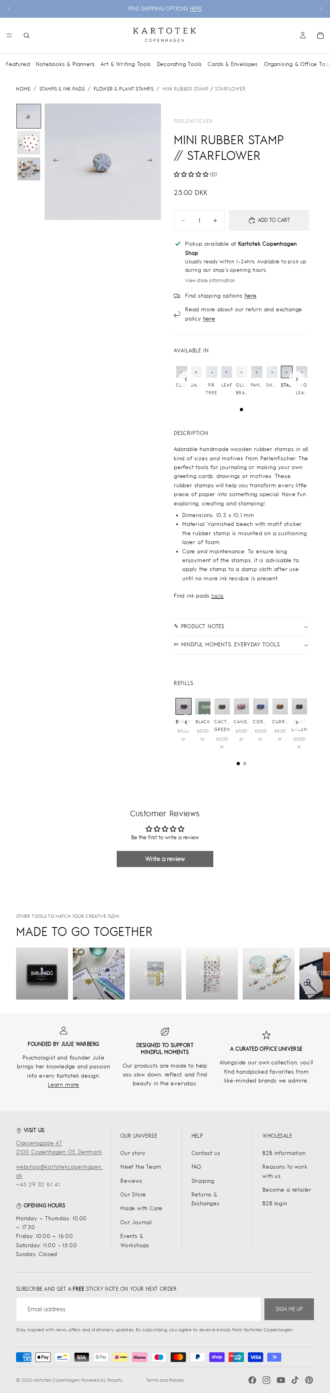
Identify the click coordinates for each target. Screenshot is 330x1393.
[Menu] (9, 35)
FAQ (196, 1167)
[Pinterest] (309, 1380)
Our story (133, 1153)
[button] (191, 175)
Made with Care (141, 1208)
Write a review (165, 858)
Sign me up (289, 1309)
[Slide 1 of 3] (28, 116)
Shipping (203, 1181)
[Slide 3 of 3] (28, 168)
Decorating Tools (179, 64)
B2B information (283, 1153)
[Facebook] (252, 1380)
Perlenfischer (193, 121)
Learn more (63, 1085)
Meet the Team (140, 1167)
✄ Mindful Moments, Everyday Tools (227, 645)
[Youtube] (281, 1380)
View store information (210, 281)
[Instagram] (266, 1380)
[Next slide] (321, 9)
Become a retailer (286, 1190)
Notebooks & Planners (65, 64)
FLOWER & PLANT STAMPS (124, 89)
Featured (18, 64)
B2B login (274, 1204)
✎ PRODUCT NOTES (199, 626)
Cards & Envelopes (233, 64)
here (217, 596)
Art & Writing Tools (126, 64)
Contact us (206, 1153)
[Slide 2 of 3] (28, 142)
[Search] (26, 35)
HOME (23, 89)
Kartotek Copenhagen (57, 1380)
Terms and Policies (165, 1380)
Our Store (133, 1195)
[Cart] (320, 35)
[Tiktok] (295, 1380)
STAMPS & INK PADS (62, 89)
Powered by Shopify (101, 1380)
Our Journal (136, 1222)
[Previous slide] (9, 9)
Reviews (131, 1181)
